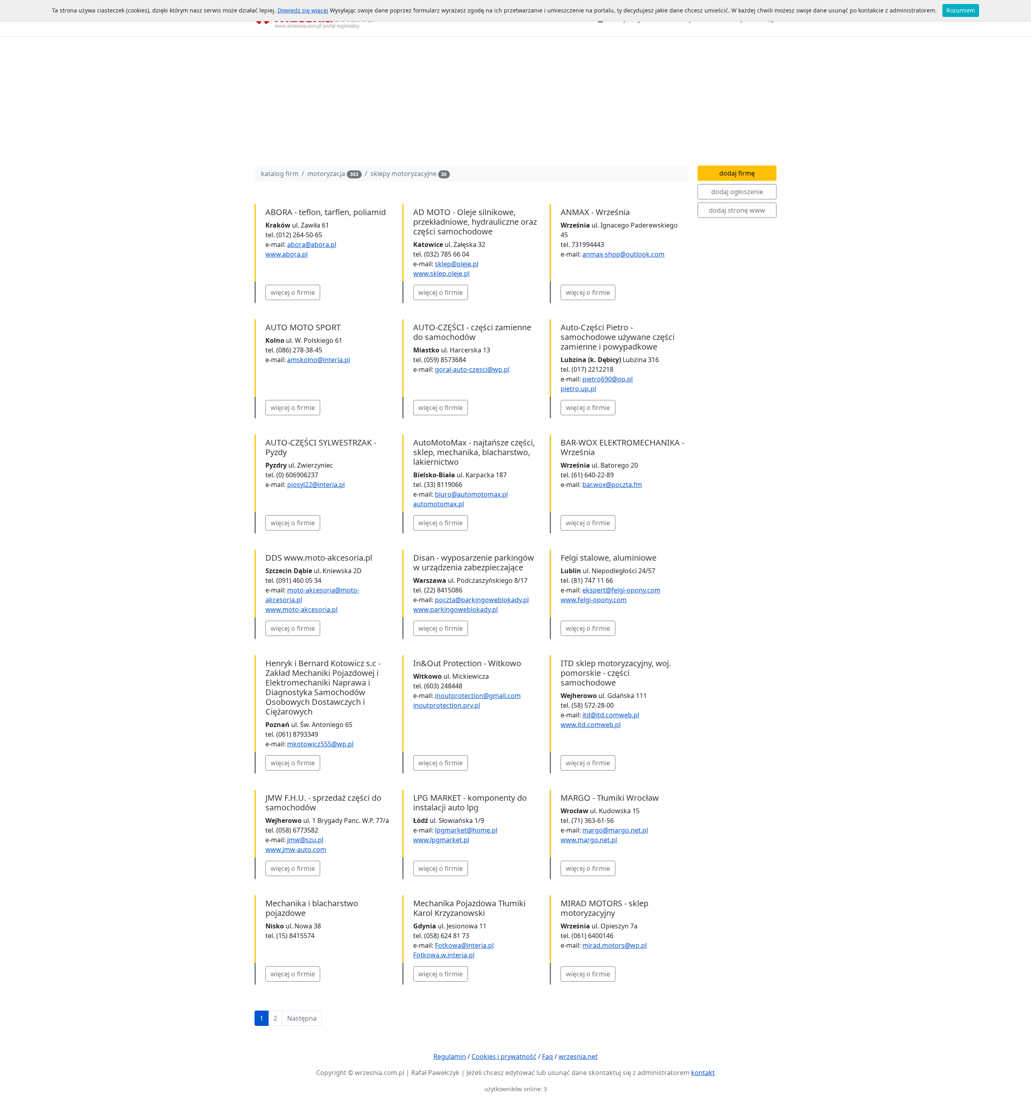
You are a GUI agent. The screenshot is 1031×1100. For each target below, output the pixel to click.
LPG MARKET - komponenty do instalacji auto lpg (470, 802)
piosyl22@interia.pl (316, 484)
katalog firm (279, 173)
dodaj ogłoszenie (737, 191)
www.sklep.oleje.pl (441, 273)
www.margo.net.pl (589, 839)
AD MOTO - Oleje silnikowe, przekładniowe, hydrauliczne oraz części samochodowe (475, 222)
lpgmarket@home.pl (466, 830)
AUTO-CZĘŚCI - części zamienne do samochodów (472, 332)
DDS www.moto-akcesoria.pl (318, 557)
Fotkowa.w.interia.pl (443, 955)
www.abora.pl (286, 254)
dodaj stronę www (737, 210)
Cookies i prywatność (504, 1056)
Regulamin (449, 1056)
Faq (547, 1056)
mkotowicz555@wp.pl (320, 744)
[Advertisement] (515, 102)
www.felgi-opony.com (594, 599)
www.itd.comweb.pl (591, 724)
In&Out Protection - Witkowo (467, 663)
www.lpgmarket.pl (441, 839)
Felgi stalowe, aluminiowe (608, 557)
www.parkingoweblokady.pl (455, 609)
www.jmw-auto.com (295, 849)
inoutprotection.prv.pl (446, 705)
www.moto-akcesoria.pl (301, 609)
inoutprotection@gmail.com (478, 695)
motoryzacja (332, 173)
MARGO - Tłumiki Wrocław (610, 797)
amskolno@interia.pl (318, 359)
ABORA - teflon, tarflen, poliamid (325, 212)
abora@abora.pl (311, 244)
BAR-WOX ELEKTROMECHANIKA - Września (622, 447)
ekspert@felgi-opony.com (621, 590)
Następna (302, 1018)
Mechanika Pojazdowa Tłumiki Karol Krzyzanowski (469, 908)
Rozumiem (960, 10)
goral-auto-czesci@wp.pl (472, 369)
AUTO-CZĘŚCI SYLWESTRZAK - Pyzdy (320, 447)
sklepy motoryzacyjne (409, 173)
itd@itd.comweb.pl (610, 715)
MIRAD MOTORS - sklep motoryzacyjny (604, 908)
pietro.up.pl (578, 388)
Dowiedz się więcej (302, 10)
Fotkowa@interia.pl (464, 945)
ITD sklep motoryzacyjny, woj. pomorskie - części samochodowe (616, 673)
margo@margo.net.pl (615, 830)
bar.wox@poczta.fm (612, 484)
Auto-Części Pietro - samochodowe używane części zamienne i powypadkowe (618, 337)
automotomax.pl (438, 503)
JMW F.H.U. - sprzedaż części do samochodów (323, 802)
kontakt (703, 1072)
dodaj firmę (737, 173)
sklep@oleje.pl (456, 263)
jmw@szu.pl (305, 839)
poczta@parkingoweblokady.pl (482, 599)
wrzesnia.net (578, 1056)
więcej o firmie (293, 292)
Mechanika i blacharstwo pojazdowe (311, 908)
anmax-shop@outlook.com (623, 254)
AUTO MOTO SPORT (303, 327)
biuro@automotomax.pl (471, 494)
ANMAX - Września (595, 212)
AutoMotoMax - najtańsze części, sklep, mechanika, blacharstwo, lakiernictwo (474, 452)
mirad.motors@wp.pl (614, 945)
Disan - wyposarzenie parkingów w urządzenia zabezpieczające (473, 562)
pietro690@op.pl (607, 379)
